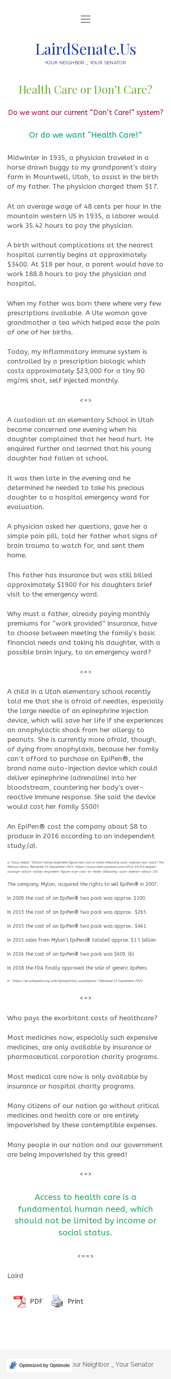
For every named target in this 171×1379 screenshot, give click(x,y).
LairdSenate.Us (85, 48)
